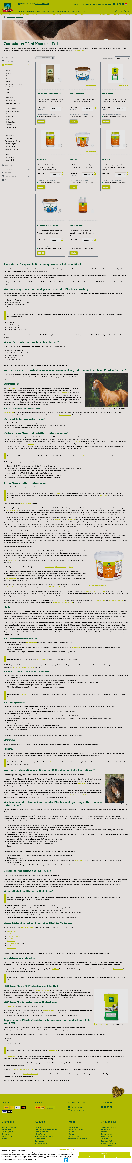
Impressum (73, 1149)
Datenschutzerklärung (63, 1149)
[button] (66, 1160)
